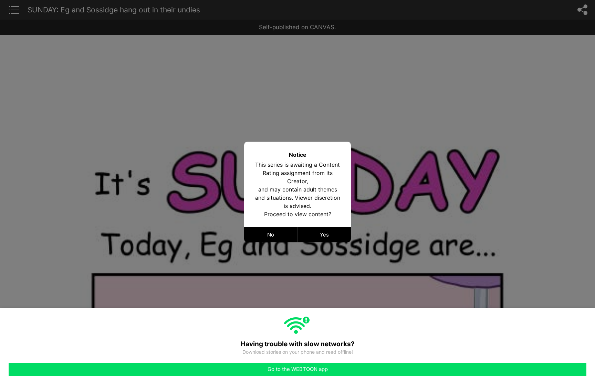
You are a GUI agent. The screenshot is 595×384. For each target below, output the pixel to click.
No (270, 234)
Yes (324, 234)
